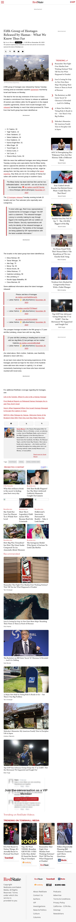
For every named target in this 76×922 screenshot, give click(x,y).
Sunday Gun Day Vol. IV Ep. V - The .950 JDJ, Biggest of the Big (62, 221)
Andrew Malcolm (9, 736)
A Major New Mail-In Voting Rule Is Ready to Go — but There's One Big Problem (24, 695)
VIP (34, 902)
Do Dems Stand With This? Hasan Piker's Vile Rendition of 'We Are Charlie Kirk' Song (62, 252)
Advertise (57, 895)
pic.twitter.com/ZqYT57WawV (26, 308)
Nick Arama (7, 626)
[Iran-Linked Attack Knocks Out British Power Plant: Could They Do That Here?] (61, 177)
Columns (37, 917)
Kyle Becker (7, 663)
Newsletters (58, 913)
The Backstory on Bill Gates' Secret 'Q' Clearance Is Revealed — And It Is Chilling (26, 659)
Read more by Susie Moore (39, 455)
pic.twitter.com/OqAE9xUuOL (26, 297)
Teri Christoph (8, 590)
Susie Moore (10, 42)
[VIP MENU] (72, 2)
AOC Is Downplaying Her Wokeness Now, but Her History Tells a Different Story (61, 156)
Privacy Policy (59, 902)
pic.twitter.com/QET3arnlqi (34, 187)
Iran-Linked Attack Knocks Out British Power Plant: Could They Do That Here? (61, 189)
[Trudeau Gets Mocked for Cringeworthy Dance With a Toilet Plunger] (61, 273)
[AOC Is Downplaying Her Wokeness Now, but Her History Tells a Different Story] (61, 144)
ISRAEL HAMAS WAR (33, 462)
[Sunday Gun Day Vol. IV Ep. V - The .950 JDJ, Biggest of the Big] (61, 210)
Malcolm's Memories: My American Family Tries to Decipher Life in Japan (26, 732)
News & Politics (39, 910)
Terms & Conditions (61, 899)
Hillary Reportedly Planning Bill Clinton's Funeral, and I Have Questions (64, 851)
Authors (36, 899)
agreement (34, 90)
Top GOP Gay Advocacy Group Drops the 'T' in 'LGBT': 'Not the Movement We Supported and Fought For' (26, 768)
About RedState (40, 891)
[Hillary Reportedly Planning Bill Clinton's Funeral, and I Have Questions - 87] (64, 834)
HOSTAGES (12, 462)
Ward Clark (62, 163)
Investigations (39, 906)
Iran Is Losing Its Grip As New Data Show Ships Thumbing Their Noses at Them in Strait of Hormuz (25, 622)
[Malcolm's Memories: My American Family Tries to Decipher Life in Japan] (26, 716)
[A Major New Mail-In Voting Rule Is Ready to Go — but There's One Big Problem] (26, 679)
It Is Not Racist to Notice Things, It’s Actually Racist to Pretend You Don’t (11, 850)
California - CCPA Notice (62, 906)
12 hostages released (15, 197)
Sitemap (56, 910)
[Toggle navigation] (2, 2)
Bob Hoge (7, 773)
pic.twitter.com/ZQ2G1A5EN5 (26, 319)
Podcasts (57, 891)
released (7, 107)
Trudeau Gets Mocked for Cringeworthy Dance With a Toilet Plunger (61, 285)
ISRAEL (21, 462)
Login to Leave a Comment (26, 799)
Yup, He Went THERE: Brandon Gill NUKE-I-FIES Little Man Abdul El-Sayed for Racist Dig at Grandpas (29, 852)
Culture (36, 913)
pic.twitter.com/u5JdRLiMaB (29, 343)
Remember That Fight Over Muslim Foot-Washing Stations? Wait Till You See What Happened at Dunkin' (26, 586)
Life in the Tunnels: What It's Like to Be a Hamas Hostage (25, 397)
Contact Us (38, 895)
